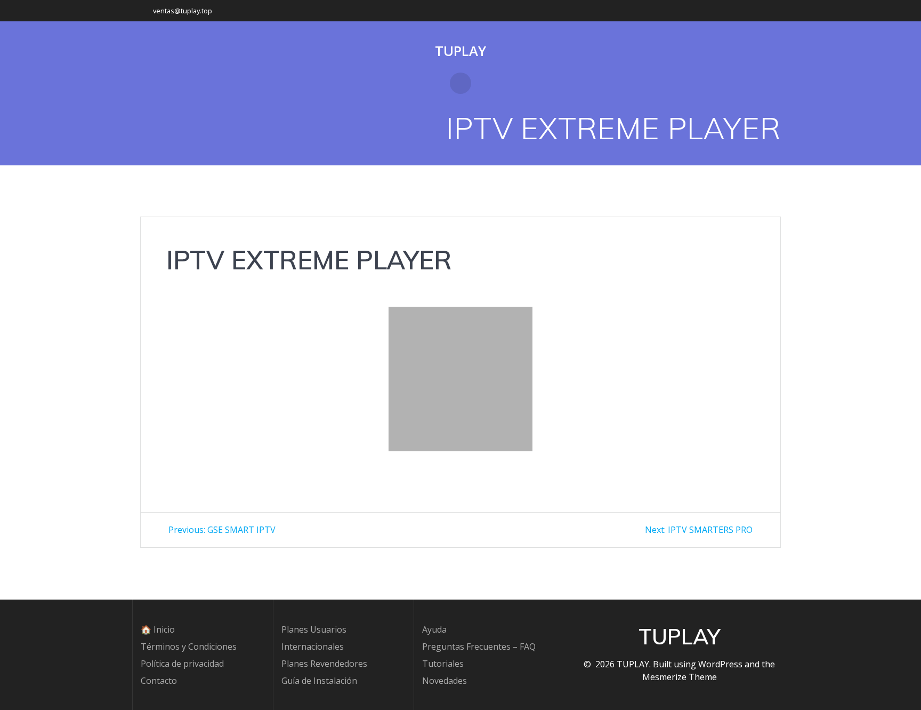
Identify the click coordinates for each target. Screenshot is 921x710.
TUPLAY (460, 51)
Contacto (159, 681)
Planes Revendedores (324, 663)
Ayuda (434, 629)
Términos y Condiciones (189, 646)
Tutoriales (443, 663)
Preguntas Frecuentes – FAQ (479, 646)
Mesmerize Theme (679, 677)
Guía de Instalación (319, 681)
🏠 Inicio (158, 629)
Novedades (444, 681)
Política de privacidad (182, 663)
